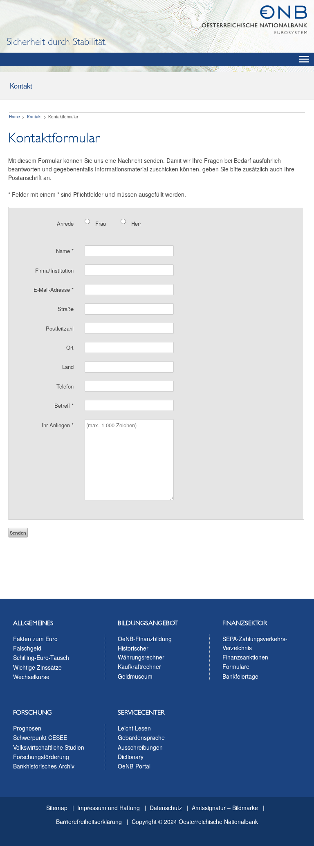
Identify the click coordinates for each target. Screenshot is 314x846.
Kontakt (21, 86)
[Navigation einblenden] (304, 59)
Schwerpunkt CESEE (40, 737)
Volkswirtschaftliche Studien (48, 747)
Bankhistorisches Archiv (43, 766)
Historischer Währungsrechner (141, 652)
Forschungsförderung (41, 757)
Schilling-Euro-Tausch (41, 657)
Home (14, 117)
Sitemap (56, 808)
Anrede (65, 223)
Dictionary (131, 757)
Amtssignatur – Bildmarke (225, 808)
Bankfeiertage (240, 676)
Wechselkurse (31, 677)
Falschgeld (27, 648)
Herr (136, 223)
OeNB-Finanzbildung (145, 639)
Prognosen (27, 728)
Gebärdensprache (141, 737)
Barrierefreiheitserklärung (89, 821)
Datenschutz (166, 808)
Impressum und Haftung (108, 808)
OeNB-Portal (134, 766)
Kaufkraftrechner (139, 666)
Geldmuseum (135, 676)
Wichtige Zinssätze (37, 667)
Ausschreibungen (140, 747)
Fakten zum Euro (35, 639)
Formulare (235, 666)
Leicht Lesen (134, 728)
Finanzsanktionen (245, 657)
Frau (100, 223)
